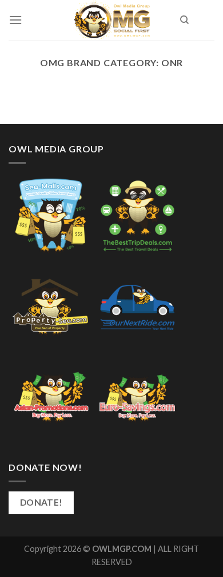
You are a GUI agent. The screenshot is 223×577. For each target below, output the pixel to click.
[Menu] (15, 20)
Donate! (41, 502)
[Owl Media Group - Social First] (111, 20)
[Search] (184, 20)
